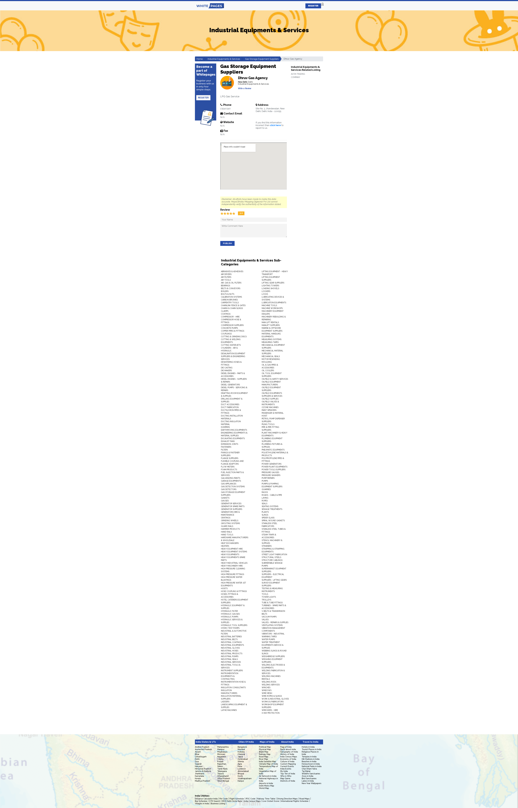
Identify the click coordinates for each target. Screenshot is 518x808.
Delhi (197, 759)
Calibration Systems (231, 297)
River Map (263, 759)
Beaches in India (309, 761)
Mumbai (241, 749)
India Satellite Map (267, 761)
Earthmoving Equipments (234, 430)
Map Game (285, 778)
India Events (285, 769)
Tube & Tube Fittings (272, 603)
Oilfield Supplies (270, 399)
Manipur (220, 749)
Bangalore (242, 747)
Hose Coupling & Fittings (234, 591)
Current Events (287, 766)
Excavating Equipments (233, 438)
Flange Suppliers (229, 458)
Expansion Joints (229, 444)
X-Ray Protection (271, 713)
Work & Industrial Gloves (275, 699)
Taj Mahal (306, 771)
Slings (265, 515)
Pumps (265, 481)
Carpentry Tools (230, 303)
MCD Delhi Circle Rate (232, 801)
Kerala (198, 778)
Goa (197, 761)
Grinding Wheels (229, 520)
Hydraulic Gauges (230, 614)
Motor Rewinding (271, 359)
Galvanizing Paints (230, 478)
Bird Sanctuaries (309, 778)
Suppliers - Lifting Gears (274, 580)
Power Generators (271, 464)
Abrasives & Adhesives (232, 271)
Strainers (267, 546)
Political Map (265, 747)
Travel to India (310, 742)
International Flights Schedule (294, 801)
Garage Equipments (231, 481)
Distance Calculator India (206, 799)
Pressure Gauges (270, 472)
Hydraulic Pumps (229, 617)
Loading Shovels (270, 288)
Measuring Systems (271, 339)
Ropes (265, 501)
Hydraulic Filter (229, 611)
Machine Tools (269, 305)
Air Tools (226, 280)
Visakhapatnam (245, 778)
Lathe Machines (229, 710)
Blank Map (263, 752)
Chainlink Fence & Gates (233, 305)
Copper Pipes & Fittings (232, 331)
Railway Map (264, 754)
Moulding (267, 362)
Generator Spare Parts (232, 506)
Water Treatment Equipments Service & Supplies (272, 645)
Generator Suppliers (231, 509)
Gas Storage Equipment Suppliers (262, 59)
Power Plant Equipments (274, 467)
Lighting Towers (270, 286)
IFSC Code (250, 799)
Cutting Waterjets (231, 345)
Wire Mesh (267, 693)
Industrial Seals (229, 659)
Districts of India (287, 781)
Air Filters (226, 277)
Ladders (225, 702)
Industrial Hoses (229, 651)
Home (199, 59)
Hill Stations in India (310, 759)
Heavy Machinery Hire (232, 566)
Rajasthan (221, 764)
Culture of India (287, 761)
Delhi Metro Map (266, 786)
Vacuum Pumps (269, 617)
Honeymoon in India (311, 764)
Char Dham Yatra (309, 769)
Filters (224, 450)
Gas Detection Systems (233, 486)
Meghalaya (222, 752)
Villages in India (202, 803)
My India (284, 771)
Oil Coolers (268, 370)
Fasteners (226, 447)
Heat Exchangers (230, 543)
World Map (264, 788)
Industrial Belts (229, 639)
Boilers (225, 291)
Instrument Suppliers (232, 670)
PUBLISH (227, 243)
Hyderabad (243, 759)
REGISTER (313, 6)
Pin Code (223, 799)
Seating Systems (270, 506)
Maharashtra (223, 747)
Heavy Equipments (230, 554)
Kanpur (241, 781)
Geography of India (289, 752)
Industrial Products (231, 653)
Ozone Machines (270, 407)
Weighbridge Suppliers (273, 656)
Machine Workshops (272, 308)
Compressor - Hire (230, 317)
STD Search (214, 801)
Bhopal (241, 774)
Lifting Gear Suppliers (273, 283)
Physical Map (265, 749)
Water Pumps (268, 639)
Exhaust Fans (228, 441)
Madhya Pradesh (202, 781)
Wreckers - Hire (270, 710)
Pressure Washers (271, 475)
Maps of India (267, 742)
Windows (266, 690)
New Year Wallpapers (311, 783)
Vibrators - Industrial (273, 634)
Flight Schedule (237, 799)
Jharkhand (199, 774)
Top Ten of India (287, 774)
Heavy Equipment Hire (232, 549)
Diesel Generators (230, 385)
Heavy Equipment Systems (234, 552)
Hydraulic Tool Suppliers (234, 625)
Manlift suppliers (271, 325)
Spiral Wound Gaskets (273, 520)
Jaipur (240, 757)
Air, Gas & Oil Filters (231, 283)
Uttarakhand (223, 776)
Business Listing (218, 803)
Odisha (220, 759)
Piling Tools (268, 424)
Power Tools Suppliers (273, 469)
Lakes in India (308, 781)
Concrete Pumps (229, 328)
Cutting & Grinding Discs (234, 336)
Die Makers (226, 370)
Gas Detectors (228, 489)
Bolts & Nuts (227, 294)
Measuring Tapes (270, 342)
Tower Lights (269, 597)
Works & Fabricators (273, 702)
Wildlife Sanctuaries (311, 774)
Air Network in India (267, 776)
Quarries (266, 489)
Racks (265, 492)
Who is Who (285, 776)
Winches (266, 687)
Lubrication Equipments (274, 303)
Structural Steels (271, 557)
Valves (265, 620)
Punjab (220, 761)
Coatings (225, 314)
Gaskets (225, 498)
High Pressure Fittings (232, 574)
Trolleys (266, 600)
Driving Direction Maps (287, 799)
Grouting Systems (230, 523)
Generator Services (231, 503)
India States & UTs (206, 742)
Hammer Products (230, 529)
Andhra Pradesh (202, 747)
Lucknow (242, 769)
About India (287, 742)
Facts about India (288, 749)
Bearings (225, 286)
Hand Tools (227, 535)
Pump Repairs (268, 478)
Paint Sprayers (269, 410)
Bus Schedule (201, 801)
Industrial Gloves (230, 648)
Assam (198, 752)
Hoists (224, 588)
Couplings (226, 334)
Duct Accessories (230, 404)
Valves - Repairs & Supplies (275, 622)
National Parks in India (311, 766)
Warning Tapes (269, 636)
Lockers (266, 291)
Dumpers (225, 427)
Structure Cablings (272, 560)
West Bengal (223, 781)
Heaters (225, 546)
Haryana (198, 766)
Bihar (197, 754)
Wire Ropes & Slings (272, 696)
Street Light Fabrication (274, 554)
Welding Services (271, 685)
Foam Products (229, 469)
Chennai (241, 754)
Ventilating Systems (272, 625)
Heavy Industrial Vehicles (234, 563)
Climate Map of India (268, 764)
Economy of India (288, 759)
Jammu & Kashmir (203, 771)
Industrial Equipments (232, 645)
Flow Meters (227, 467)
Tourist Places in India (311, 749)
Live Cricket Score (271, 801)
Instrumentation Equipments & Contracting (229, 676)
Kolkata (241, 752)
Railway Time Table (266, 799)
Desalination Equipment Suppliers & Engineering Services (233, 356)
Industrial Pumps (229, 656)
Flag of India (286, 747)
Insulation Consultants (233, 687)
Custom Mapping (288, 764)
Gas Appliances (228, 484)
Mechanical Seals (271, 356)
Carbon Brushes (229, 300)
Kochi (240, 776)
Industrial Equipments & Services (224, 59)
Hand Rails (226, 532)
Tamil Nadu (222, 769)
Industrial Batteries (231, 636)
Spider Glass (268, 518)
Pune (240, 766)
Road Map (263, 757)
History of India (287, 754)
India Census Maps (288, 757)
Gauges (225, 501)
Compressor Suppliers (232, 325)
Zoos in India (307, 776)
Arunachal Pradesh (203, 749)
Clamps (224, 311)
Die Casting (226, 368)
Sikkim (220, 766)
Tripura (220, 774)
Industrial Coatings (231, 642)
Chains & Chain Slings (232, 308)
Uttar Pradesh (223, 778)
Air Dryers (226, 274)
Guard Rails (227, 526)
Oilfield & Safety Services (275, 379)
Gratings (225, 518)
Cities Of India (246, 742)
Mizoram (221, 754)
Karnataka (199, 776)
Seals (264, 503)
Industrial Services (231, 662)
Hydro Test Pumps (230, 628)
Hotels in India (308, 747)
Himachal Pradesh (203, 769)
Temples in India (309, 757)
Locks (265, 294)
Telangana (222, 771)
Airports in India (266, 783)
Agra (240, 764)
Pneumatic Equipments (273, 450)
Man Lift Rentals (270, 322)
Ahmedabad (243, 771)
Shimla (241, 761)
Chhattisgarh (201, 757)
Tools (265, 594)
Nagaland (221, 757)
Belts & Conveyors (230, 288)
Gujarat (198, 764)
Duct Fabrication (230, 407)
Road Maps (304, 799)
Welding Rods (269, 682)
